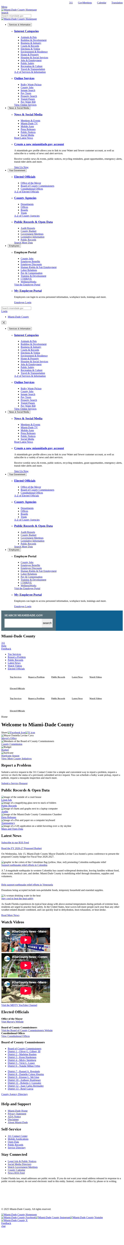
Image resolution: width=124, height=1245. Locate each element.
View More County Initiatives (16, 758)
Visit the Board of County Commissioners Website (27, 1030)
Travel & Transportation (33, 69)
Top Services (14, 654)
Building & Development (33, 40)
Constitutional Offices (32, 188)
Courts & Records (30, 46)
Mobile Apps (27, 126)
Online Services (24, 78)
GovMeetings (85, 2)
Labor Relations (29, 270)
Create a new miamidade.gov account (39, 144)
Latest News (14, 663)
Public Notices (28, 132)
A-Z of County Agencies (27, 215)
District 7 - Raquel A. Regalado (24, 1071)
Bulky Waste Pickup (31, 84)
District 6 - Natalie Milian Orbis (24, 1066)
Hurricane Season (10, 755)
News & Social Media (19, 108)
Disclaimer (13, 1119)
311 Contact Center (17, 1136)
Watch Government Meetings (23, 1167)
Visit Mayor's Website (12, 1021)
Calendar (101, 2)
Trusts (24, 212)
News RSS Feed (16, 1172)
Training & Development (33, 276)
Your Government (17, 170)
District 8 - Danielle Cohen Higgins (26, 1074)
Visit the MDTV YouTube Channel (19, 1005)
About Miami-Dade (18, 1122)
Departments (27, 204)
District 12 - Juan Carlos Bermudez (26, 1085)
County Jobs (27, 87)
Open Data (13, 1141)
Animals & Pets (29, 37)
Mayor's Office (9, 738)
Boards (24, 210)
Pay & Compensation (31, 273)
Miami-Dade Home (18, 1110)
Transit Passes (28, 99)
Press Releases (28, 129)
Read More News (10, 915)
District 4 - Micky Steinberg (22, 1060)
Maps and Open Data (12, 828)
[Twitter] (30, 732)
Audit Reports (28, 228)
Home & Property (30, 54)
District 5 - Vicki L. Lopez (21, 1063)
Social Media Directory (19, 1164)
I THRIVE (26, 278)
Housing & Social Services (34, 57)
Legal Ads (6, 800)
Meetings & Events (30, 120)
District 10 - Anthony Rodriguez (24, 1080)
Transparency (8, 823)
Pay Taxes (26, 93)
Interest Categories (26, 31)
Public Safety (27, 63)
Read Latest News (23, 138)
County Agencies (25, 198)
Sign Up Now (21, 167)
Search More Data (23, 242)
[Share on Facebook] (17, 732)
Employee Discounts (31, 264)
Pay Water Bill (28, 102)
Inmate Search (28, 90)
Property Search (29, 96)
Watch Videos (15, 665)
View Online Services (25, 104)
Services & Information (20, 24)
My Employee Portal (28, 290)
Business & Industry (31, 43)
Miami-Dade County (18, 316)
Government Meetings (32, 234)
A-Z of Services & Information (30, 72)
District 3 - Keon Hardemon (22, 1057)
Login (4, 311)
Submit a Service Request (14, 783)
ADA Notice (14, 1116)
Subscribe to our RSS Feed (15, 842)
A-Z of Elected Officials (26, 191)
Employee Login (22, 302)
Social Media (27, 135)
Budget (5, 750)
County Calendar (16, 1170)
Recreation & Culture (31, 66)
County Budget (28, 231)
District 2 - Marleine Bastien (22, 1054)
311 (71, 2)
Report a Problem (17, 657)
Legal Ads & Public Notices (22, 1161)
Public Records (28, 239)
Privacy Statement (17, 1113)
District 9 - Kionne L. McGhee (23, 1077)
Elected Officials (24, 176)
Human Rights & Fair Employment (39, 267)
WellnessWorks (28, 281)
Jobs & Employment (31, 60)
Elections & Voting (30, 48)
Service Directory (17, 1147)
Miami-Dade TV (29, 123)
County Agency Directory (14, 1094)
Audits (4, 811)
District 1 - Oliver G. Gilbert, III (24, 1051)
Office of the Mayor (31, 183)
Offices (24, 207)
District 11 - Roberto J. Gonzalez (24, 1083)
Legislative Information (32, 236)
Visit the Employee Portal (27, 284)
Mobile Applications (18, 1139)
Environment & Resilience (34, 51)
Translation (117, 2)
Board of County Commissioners (37, 185)
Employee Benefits (30, 261)
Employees (14, 246)
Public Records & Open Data (33, 222)
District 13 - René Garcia (20, 1088)
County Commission (11, 744)
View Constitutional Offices (15, 1036)
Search (4, 12)
